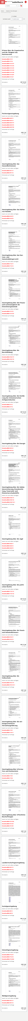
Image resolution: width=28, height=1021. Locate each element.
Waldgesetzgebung (9, 996)
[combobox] (12, 5)
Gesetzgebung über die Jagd (12, 539)
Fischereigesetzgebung (10, 113)
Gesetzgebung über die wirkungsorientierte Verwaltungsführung (12, 723)
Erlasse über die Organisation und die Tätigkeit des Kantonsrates (13, 52)
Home (2, 11)
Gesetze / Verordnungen (11, 11)
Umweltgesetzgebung (10, 950)
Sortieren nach (6, 19)
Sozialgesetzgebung (9, 906)
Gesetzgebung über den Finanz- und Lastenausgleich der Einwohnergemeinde (13, 305)
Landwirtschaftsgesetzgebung (13, 863)
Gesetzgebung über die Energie (13, 443)
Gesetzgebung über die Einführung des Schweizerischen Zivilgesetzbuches (13, 398)
